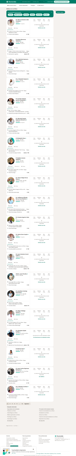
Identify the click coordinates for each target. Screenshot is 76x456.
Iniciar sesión (50, 1)
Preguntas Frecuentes (27, 446)
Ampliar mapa (60, 12)
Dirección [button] (10, 28)
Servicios (24, 443)
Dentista (11, 14)
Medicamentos (26, 442)
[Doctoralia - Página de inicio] (13, 1)
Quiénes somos (9, 443)
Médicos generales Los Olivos (13, 414)
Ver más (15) (10, 420)
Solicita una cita (41, 27)
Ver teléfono (41, 376)
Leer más (14, 453)
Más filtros (41, 5)
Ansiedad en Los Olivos (44, 412)
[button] (51, 12)
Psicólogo (26, 14)
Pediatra (32, 14)
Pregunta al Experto (27, 440)
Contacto (8, 444)
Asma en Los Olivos (43, 414)
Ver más (46, 14)
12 (22, 403)
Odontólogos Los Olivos (12, 412)
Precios (40, 438)
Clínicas (24, 439)
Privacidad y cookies (10, 438)
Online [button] (16, 28)
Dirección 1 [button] (10, 166)
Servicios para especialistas (44, 439)
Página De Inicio (9, 425)
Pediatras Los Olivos (11, 410)
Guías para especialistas (44, 440)
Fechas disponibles (23, 5)
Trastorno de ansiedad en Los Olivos (46, 410)
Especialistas (25, 438)
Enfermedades (26, 444)
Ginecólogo (39, 14)
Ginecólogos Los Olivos (12, 418)
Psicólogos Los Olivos (11, 416)
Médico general (18, 14)
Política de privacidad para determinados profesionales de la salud (13, 441)
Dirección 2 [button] (17, 166)
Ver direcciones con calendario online (41, 337)
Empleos (12, 446)
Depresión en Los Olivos (44, 418)
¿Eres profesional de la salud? (61, 1)
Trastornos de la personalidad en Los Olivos (48, 416)
